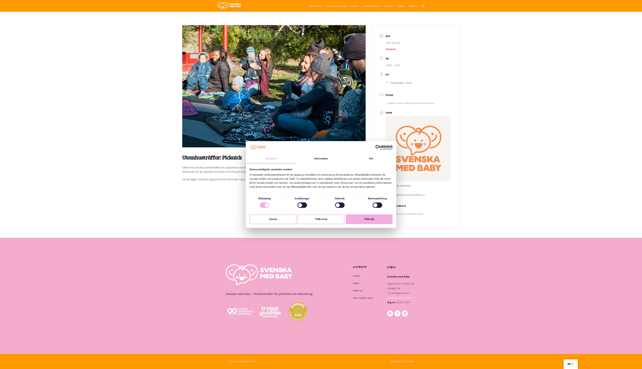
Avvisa (273, 219)
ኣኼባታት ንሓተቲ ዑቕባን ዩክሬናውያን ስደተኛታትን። (411, 103)
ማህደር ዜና (358, 290)
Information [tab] (321, 158)
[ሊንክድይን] (405, 313)
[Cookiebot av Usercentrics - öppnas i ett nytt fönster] (378, 147)
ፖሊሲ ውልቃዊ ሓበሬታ (363, 297)
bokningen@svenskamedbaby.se (407, 194)
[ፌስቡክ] (390, 313)
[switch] (302, 205)
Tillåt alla (369, 219)
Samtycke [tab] (271, 158)
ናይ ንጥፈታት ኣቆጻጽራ (337, 6)
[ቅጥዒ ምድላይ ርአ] (423, 6)
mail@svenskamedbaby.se (400, 297)
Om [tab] (371, 158)
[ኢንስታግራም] (397, 313)
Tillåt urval (321, 219)
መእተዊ (356, 275)
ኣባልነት (401, 6)
